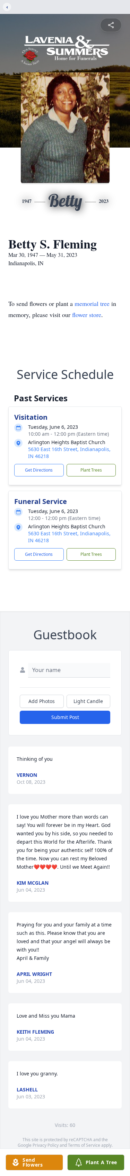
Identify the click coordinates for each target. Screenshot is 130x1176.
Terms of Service (84, 1145)
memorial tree (92, 303)
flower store (86, 314)
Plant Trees (91, 470)
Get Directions (39, 470)
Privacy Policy (46, 1145)
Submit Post (65, 717)
